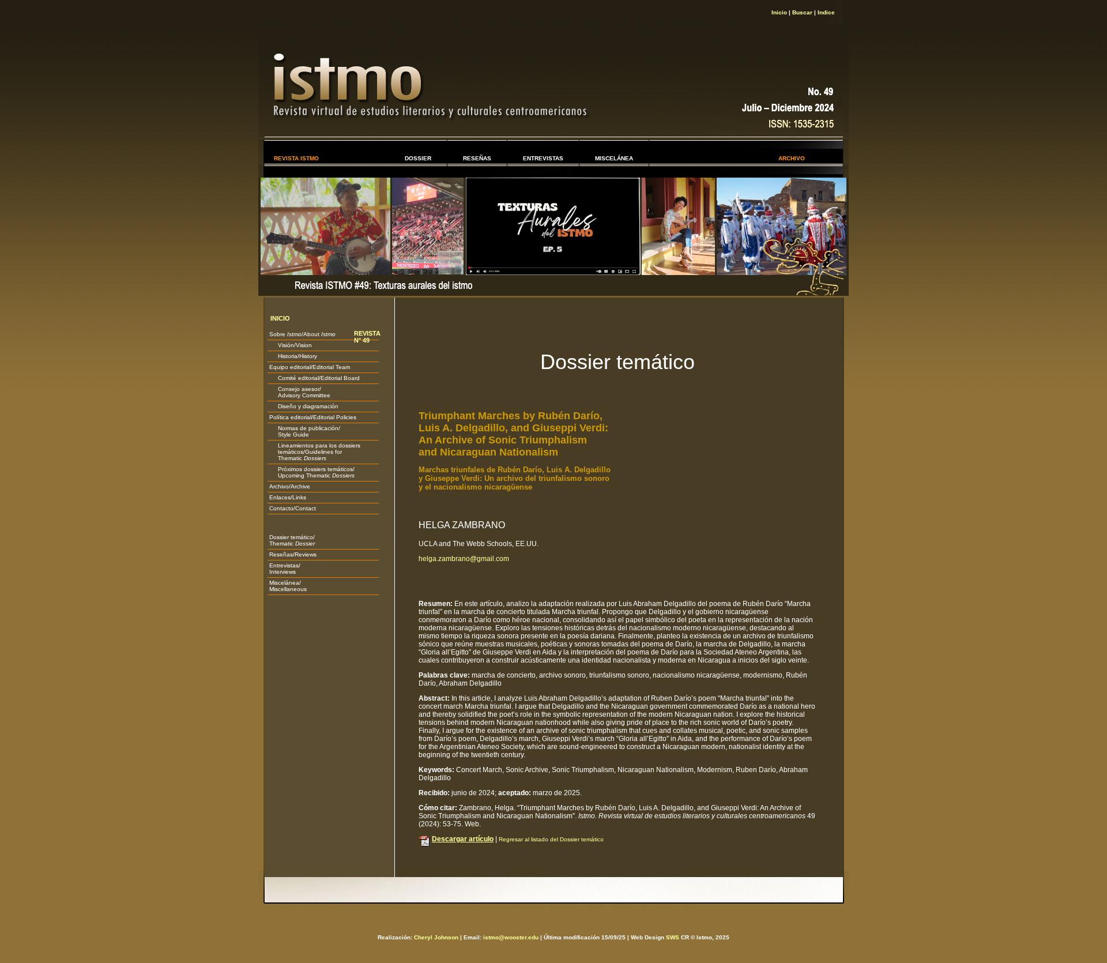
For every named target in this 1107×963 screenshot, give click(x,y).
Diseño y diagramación (303, 406)
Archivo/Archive (289, 486)
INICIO (280, 318)
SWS (672, 937)
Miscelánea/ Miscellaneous (288, 586)
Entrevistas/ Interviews (284, 568)
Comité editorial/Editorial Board (314, 378)
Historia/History (293, 356)
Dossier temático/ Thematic (292, 540)
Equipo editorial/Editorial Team (309, 367)
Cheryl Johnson (436, 937)
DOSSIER (418, 158)
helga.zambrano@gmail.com (464, 559)
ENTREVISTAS (543, 158)
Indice (826, 12)
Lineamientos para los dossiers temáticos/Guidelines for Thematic (314, 451)
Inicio (779, 12)
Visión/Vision (290, 345)
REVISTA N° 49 (367, 337)
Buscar (802, 12)
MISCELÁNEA (614, 158)
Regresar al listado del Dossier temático (551, 839)
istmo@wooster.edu (511, 937)
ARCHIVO (791, 158)
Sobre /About (302, 334)
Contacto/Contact (292, 508)
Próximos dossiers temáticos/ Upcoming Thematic (312, 472)
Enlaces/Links (287, 497)
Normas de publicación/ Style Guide (304, 431)
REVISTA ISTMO (296, 158)
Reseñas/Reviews (293, 554)
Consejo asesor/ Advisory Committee (299, 392)
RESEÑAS (477, 158)
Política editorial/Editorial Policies (312, 417)
